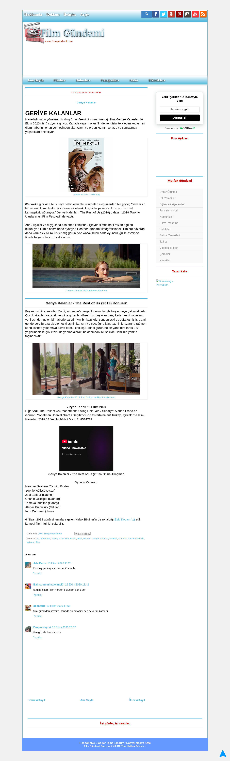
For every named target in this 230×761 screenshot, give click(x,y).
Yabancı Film (33, 542)
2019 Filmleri (43, 538)
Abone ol (179, 117)
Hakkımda (33, 14)
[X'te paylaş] (82, 533)
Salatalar (165, 229)
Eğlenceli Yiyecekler (172, 204)
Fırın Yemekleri (169, 210)
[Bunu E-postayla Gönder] (76, 533)
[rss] (203, 14)
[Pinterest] (179, 14)
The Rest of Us (136, 538)
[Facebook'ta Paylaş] (85, 533)
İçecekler (165, 260)
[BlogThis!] (79, 533)
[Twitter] (163, 14)
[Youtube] (195, 14)
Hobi (133, 80)
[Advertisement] (156, 48)
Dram (73, 538)
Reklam (52, 14)
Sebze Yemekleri (170, 235)
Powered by (171, 128)
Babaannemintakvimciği (48, 584)
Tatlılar (164, 241)
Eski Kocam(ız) (124, 519)
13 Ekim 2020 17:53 (58, 605)
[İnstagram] (187, 14)
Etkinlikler (157, 80)
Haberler (83, 80)
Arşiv (84, 14)
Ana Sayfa (35, 80)
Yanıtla (37, 573)
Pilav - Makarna (169, 223)
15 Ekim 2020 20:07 (64, 627)
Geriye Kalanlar (86, 102)
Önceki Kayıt (137, 700)
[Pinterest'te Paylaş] (89, 533)
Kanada (122, 538)
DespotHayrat (42, 627)
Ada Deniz (39, 563)
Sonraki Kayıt (36, 700)
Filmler (60, 80)
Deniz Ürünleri (168, 191)
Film (79, 538)
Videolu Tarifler (169, 247)
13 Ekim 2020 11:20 (59, 563)
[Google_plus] (171, 14)
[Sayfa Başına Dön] (222, 754)
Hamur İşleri (167, 216)
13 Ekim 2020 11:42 (77, 584)
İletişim (69, 14)
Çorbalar (165, 254)
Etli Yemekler (167, 198)
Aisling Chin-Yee (60, 538)
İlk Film (113, 538)
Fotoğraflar (110, 80)
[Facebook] (155, 14)
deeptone (39, 605)
